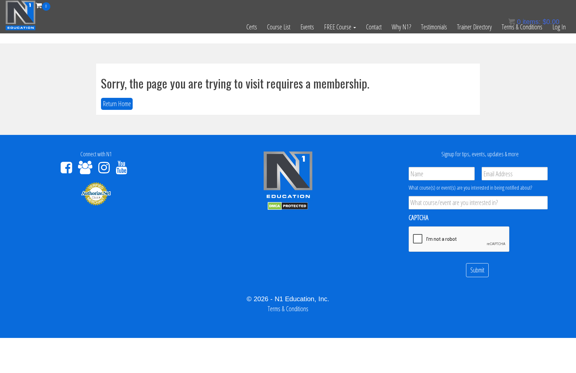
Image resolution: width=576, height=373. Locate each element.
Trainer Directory (474, 26)
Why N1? (401, 26)
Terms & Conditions (522, 26)
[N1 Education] (20, 14)
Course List (278, 26)
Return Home (117, 103)
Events (307, 26)
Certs (251, 26)
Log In (559, 26)
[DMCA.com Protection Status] (288, 205)
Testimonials (434, 26)
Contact (374, 26)
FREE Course (338, 26)
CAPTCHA (418, 217)
